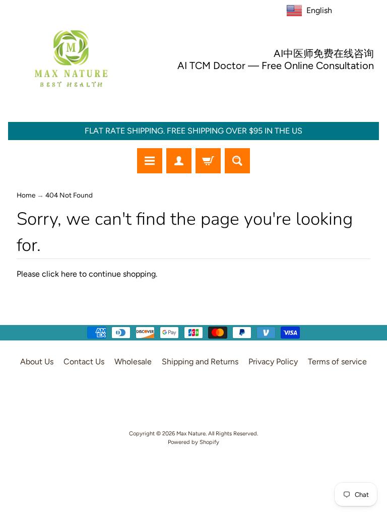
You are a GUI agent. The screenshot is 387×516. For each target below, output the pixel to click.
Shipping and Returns (200, 361)
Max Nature (191, 433)
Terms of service (337, 361)
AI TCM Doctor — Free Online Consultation (275, 65)
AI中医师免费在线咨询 (324, 53)
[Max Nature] (71, 58)
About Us (36, 361)
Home (26, 195)
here (69, 274)
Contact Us (83, 361)
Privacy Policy (273, 361)
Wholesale (133, 361)
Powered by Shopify (193, 441)
